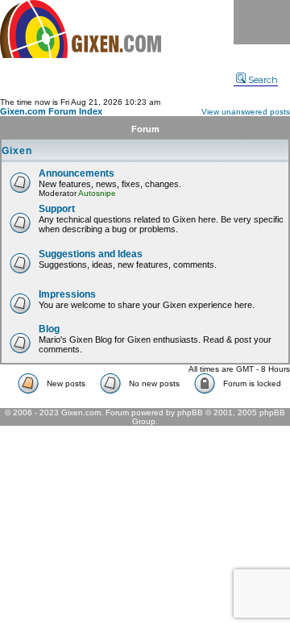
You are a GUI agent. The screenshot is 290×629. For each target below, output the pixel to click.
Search (263, 79)
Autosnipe (97, 193)
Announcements (76, 173)
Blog (49, 329)
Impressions (67, 294)
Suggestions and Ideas (91, 254)
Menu (262, 22)
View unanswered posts (245, 111)
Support (57, 209)
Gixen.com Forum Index (51, 111)
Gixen (17, 150)
